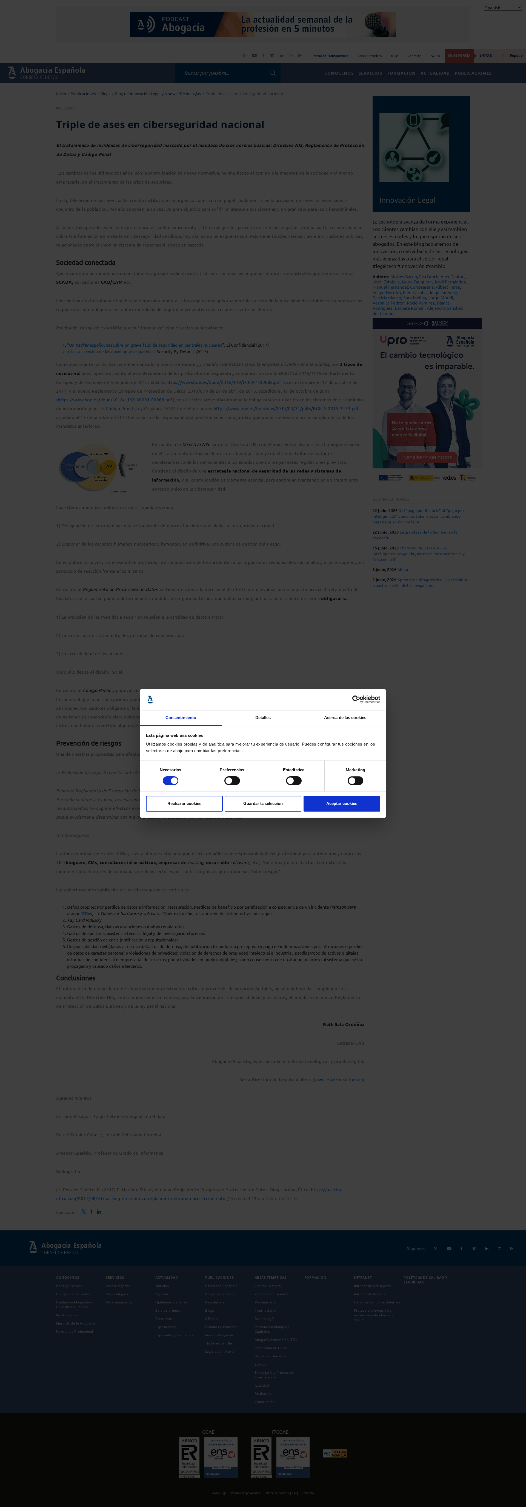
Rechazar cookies (184, 803)
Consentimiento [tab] (180, 717)
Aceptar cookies (341, 803)
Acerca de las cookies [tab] (345, 717)
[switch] (232, 780)
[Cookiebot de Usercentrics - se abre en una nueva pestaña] (356, 699)
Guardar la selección (263, 803)
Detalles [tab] (263, 717)
